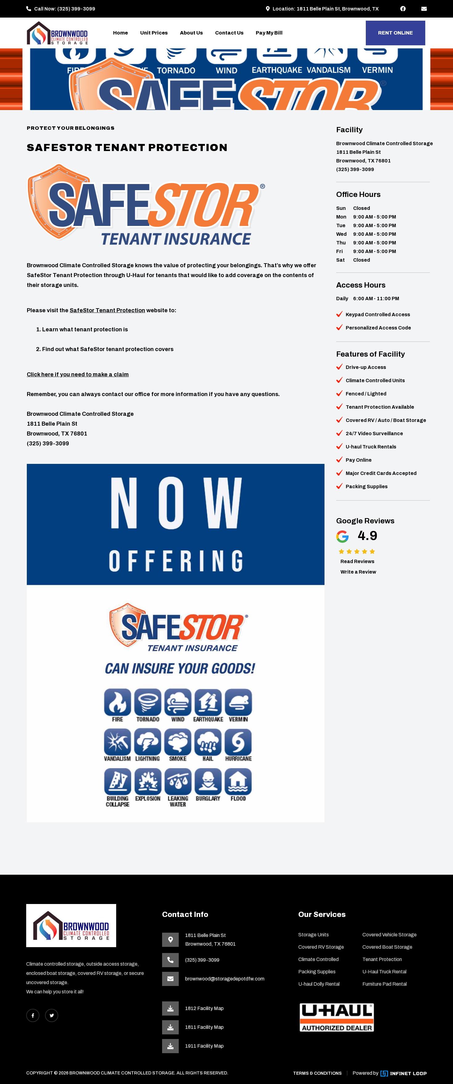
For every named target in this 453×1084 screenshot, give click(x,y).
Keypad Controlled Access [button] (378, 314)
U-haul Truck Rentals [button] (371, 446)
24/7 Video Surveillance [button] (374, 433)
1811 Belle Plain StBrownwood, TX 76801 (210, 940)
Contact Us (229, 32)
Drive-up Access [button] (366, 367)
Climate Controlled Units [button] (375, 380)
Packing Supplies (317, 971)
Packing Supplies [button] (367, 486)
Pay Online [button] (359, 460)
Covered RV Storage (321, 947)
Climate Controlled (318, 959)
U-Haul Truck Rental (384, 971)
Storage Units (313, 934)
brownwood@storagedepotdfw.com (224, 978)
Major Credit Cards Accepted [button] (381, 473)
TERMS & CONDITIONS (317, 1073)
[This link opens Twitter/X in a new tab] (51, 1015)
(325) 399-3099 (76, 8)
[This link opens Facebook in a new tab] (403, 9)
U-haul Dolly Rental (319, 984)
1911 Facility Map (204, 1046)
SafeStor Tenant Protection (107, 310)
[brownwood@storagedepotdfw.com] (424, 9)
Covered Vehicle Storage (389, 934)
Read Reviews (357, 561)
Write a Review (358, 572)
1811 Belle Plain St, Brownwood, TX (337, 8)
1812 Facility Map (204, 1008)
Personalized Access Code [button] (378, 327)
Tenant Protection (382, 959)
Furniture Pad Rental (384, 984)
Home (120, 32)
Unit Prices (154, 32)
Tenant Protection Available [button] (380, 407)
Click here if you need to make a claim (78, 374)
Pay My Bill (269, 32)
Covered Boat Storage (387, 947)
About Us (191, 32)
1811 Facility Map (204, 1027)
